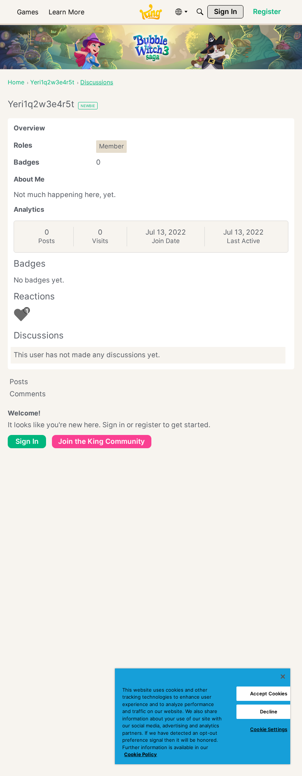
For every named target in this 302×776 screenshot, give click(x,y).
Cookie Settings (268, 729)
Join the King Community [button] (101, 441)
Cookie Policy (140, 754)
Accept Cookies (269, 693)
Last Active (243, 241)
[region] (202, 716)
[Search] (200, 11)
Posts (46, 241)
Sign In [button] (27, 441)
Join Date (166, 241)
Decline (269, 711)
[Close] (283, 676)
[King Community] (150, 12)
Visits (100, 241)
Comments (28, 394)
